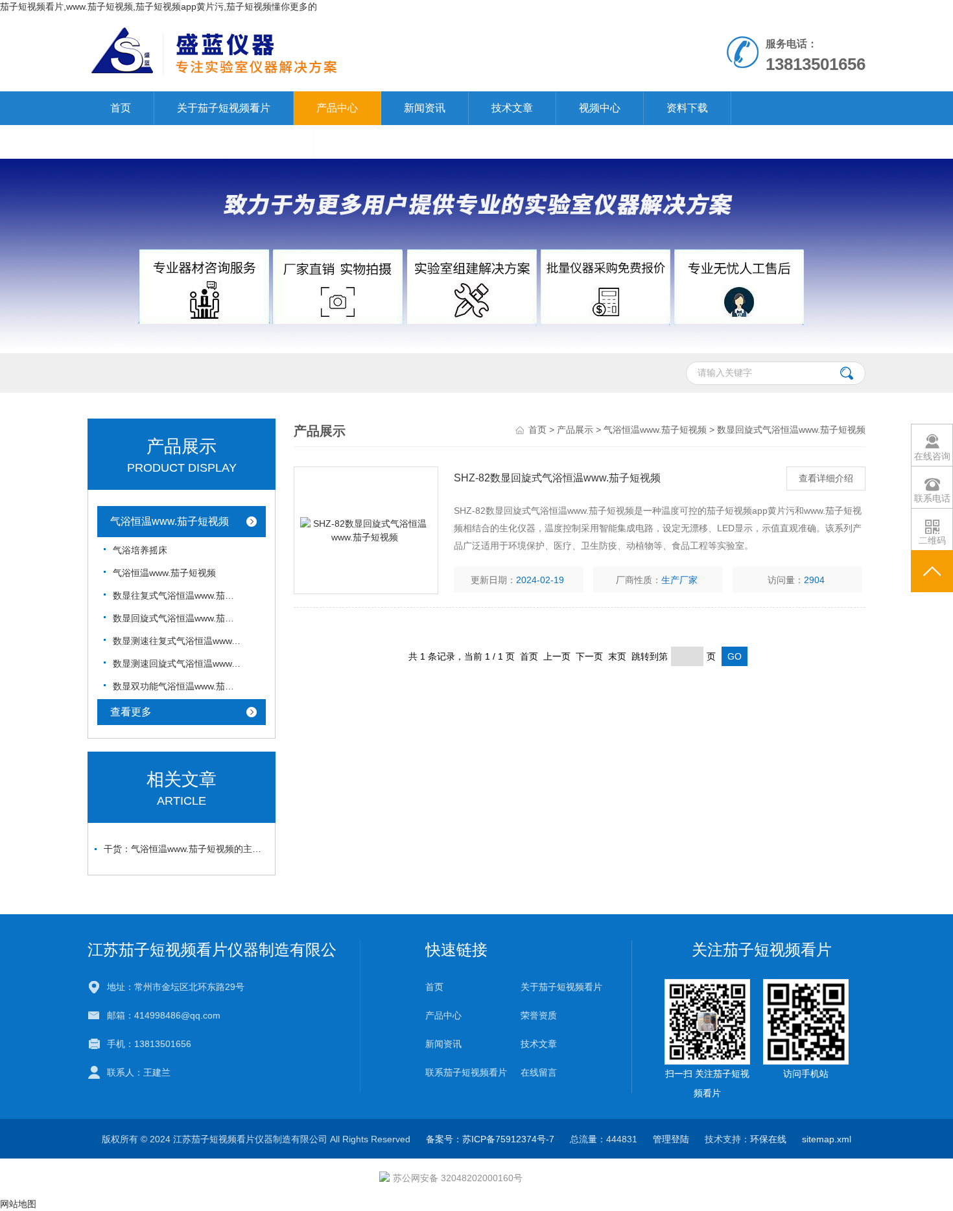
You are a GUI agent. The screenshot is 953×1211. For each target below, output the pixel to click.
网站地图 (18, 1204)
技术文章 (512, 107)
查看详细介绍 (826, 478)
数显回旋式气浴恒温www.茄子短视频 (177, 618)
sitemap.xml (826, 1139)
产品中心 (337, 107)
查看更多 (131, 711)
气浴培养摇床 (140, 550)
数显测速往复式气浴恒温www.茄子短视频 (177, 641)
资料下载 (687, 107)
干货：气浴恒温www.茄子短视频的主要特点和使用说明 (185, 849)
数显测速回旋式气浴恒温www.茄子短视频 (177, 663)
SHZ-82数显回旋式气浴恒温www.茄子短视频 (557, 477)
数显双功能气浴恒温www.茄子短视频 (177, 686)
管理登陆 (671, 1139)
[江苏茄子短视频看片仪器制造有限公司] (326, 52)
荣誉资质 (539, 1015)
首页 (120, 107)
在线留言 (270, 141)
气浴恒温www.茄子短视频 (169, 521)
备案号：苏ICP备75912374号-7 (490, 1139)
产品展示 (575, 429)
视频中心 (599, 107)
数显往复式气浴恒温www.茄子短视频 (177, 595)
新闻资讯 (424, 107)
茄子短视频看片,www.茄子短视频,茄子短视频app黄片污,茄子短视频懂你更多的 (158, 6)
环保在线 (768, 1139)
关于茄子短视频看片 (223, 107)
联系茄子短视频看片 (157, 141)
